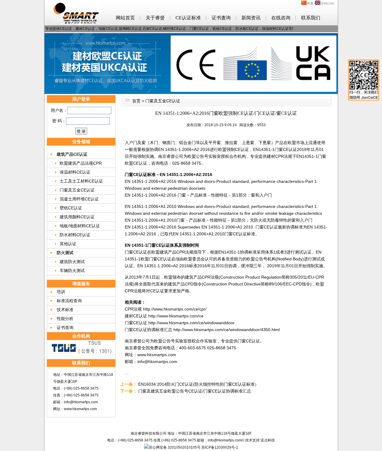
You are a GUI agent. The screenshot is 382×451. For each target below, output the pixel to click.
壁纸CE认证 (71, 208)
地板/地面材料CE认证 (80, 225)
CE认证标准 (188, 17)
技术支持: (253, 440)
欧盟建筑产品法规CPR (81, 163)
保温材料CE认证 (75, 172)
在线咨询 (280, 17)
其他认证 (68, 243)
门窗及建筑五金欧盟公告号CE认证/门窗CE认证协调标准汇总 (194, 391)
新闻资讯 (251, 17)
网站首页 (125, 17)
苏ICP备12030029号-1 (219, 447)
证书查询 (221, 17)
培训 (61, 291)
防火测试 (65, 252)
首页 (136, 100)
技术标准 (65, 309)
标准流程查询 (69, 300)
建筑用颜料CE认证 (77, 216)
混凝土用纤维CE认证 (79, 199)
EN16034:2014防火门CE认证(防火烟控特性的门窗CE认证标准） (198, 384)
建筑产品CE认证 (72, 154)
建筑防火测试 (72, 261)
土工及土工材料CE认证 (81, 181)
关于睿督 (155, 17)
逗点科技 (268, 440)
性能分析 (65, 318)
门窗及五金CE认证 (77, 190)
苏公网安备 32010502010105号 (175, 447)
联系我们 (310, 17)
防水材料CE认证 (75, 234)
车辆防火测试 (72, 270)
